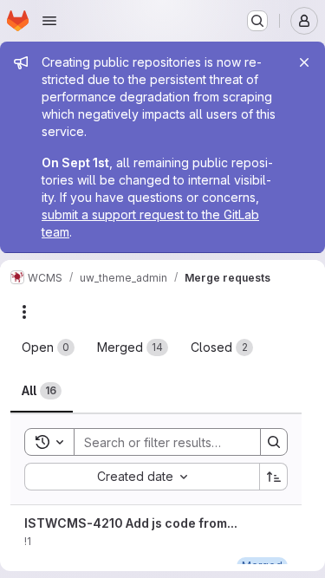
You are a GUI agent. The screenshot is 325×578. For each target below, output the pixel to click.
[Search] (274, 442)
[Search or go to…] (257, 20)
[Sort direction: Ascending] (274, 476)
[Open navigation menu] (49, 21)
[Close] (304, 62)
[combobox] (141, 476)
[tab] (48, 347)
